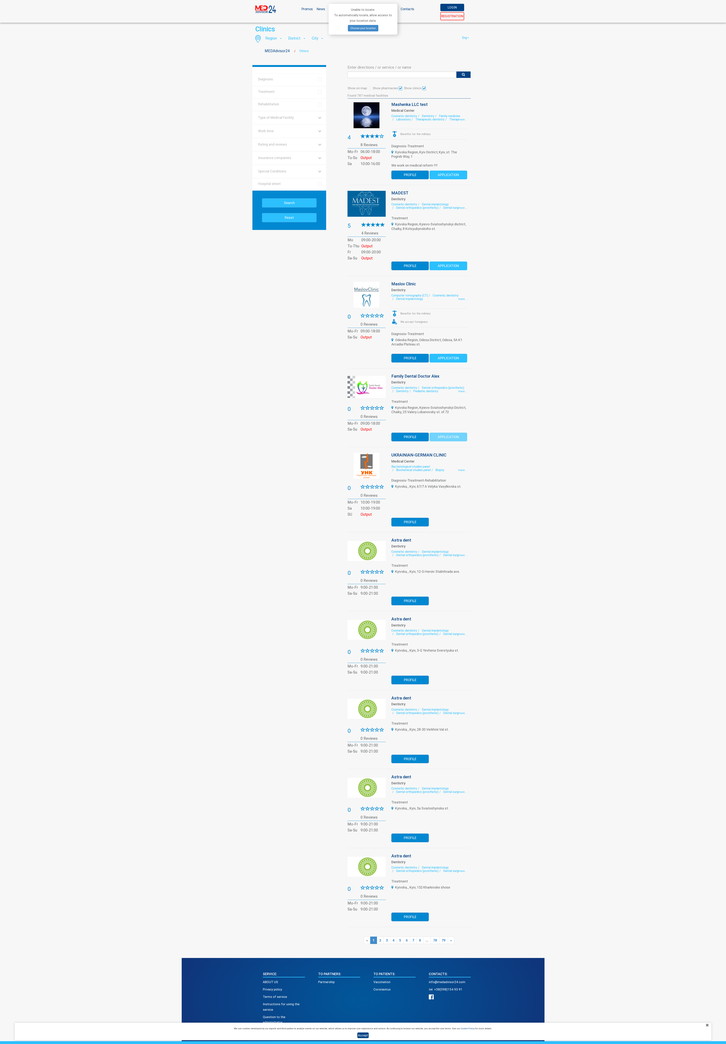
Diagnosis (265, 79)
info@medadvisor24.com (447, 982)
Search (289, 203)
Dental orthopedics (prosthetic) (417, 208)
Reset (289, 218)
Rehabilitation (268, 104)
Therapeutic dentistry (429, 119)
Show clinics (413, 88)
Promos (307, 9)
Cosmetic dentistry (404, 116)
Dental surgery (453, 208)
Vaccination (381, 982)
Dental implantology (435, 204)
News (321, 9)
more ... (462, 119)
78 (435, 940)
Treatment (266, 92)
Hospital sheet (269, 184)
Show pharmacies (386, 88)
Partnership (326, 982)
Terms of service (275, 997)
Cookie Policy (468, 1028)
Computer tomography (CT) (409, 295)
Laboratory (403, 119)
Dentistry (428, 116)
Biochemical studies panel (413, 470)
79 (443, 940)
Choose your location (363, 28)
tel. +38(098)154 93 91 (445, 989)
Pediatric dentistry (425, 391)
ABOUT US (270, 982)
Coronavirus (382, 989)
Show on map (357, 88)
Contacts (407, 9)
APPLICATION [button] (448, 175)
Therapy (454, 119)
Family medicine (449, 116)
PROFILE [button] (410, 175)
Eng (464, 38)
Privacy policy (272, 989)
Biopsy (439, 470)
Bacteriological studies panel (410, 466)
